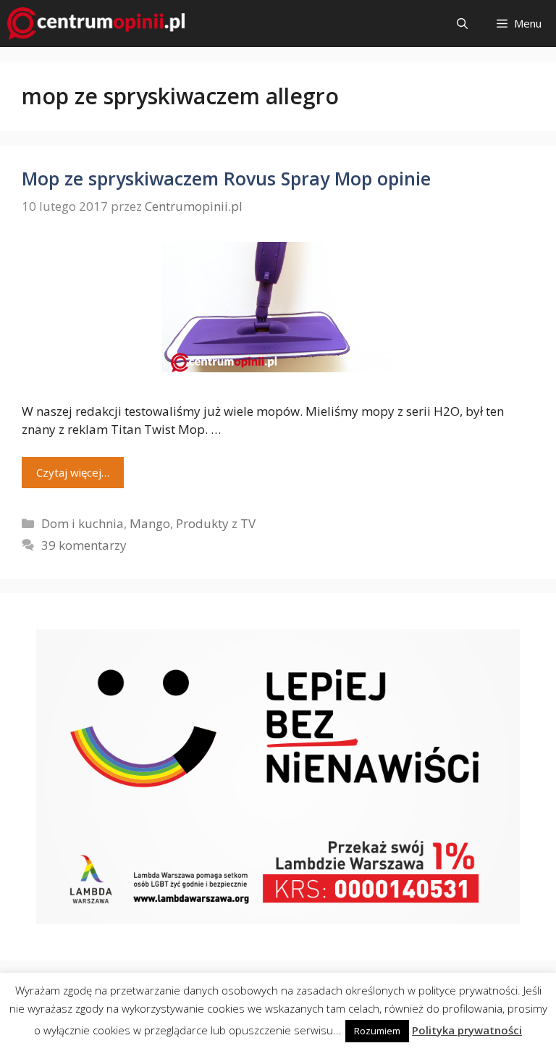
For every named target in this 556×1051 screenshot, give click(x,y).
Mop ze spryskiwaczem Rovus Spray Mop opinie (226, 178)
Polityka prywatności (467, 1030)
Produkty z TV (216, 523)
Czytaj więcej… (72, 472)
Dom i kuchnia (82, 523)
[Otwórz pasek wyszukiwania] (462, 23)
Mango (150, 523)
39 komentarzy (84, 545)
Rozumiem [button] (377, 1030)
